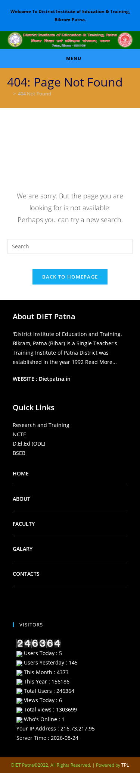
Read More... (101, 361)
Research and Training (41, 424)
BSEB (19, 452)
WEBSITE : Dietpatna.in (42, 378)
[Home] (9, 93)
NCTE (19, 434)
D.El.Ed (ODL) (29, 443)
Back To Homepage (70, 276)
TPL (125, 765)
